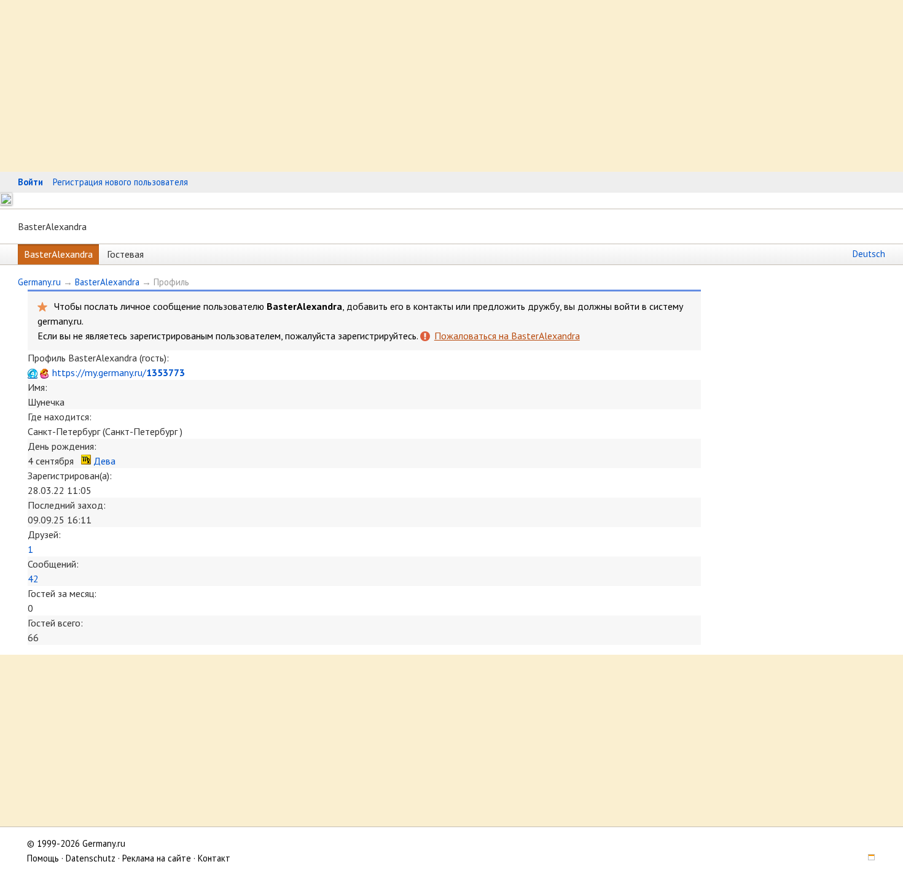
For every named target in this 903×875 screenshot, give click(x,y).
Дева (104, 461)
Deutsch (869, 254)
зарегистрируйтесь (377, 336)
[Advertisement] (368, 86)
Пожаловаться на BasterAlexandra (506, 336)
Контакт (214, 858)
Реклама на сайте (156, 858)
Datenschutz (90, 858)
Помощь (43, 858)
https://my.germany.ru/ (118, 372)
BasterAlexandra (58, 254)
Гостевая (125, 254)
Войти (30, 182)
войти (626, 306)
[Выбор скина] (867, 858)
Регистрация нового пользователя (120, 182)
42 (33, 578)
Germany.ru (39, 282)
